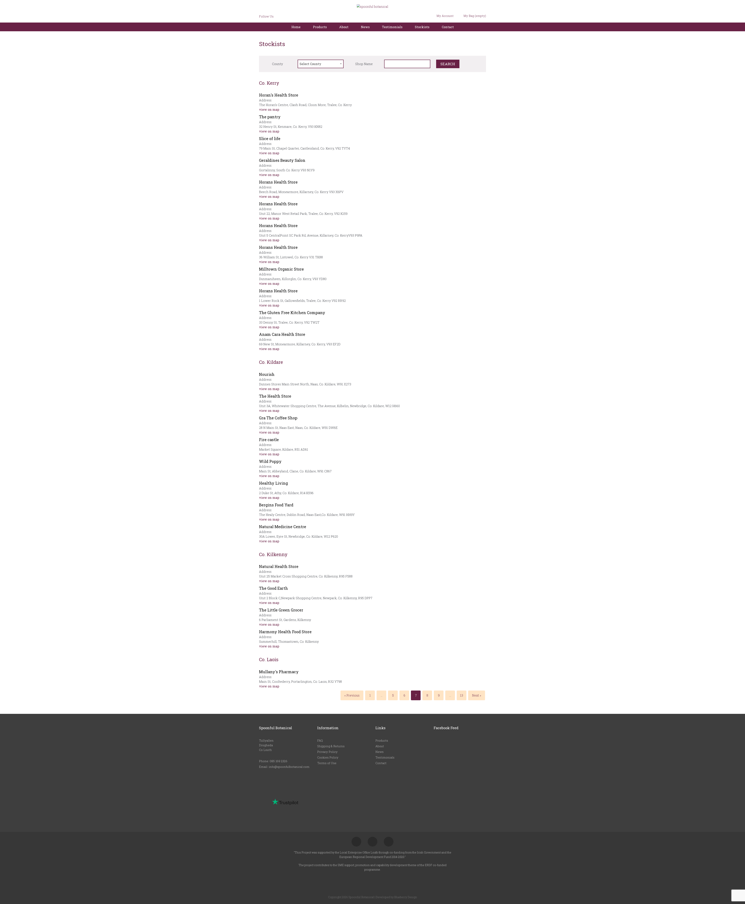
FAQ (320, 740)
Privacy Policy (327, 752)
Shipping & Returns (331, 746)
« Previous (352, 695)
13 (461, 695)
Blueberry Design (405, 897)
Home (296, 27)
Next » (476, 695)
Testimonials (392, 27)
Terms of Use (326, 763)
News (365, 27)
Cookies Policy (327, 757)
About (343, 27)
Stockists (422, 27)
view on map (269, 109)
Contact (448, 27)
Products (320, 27)
